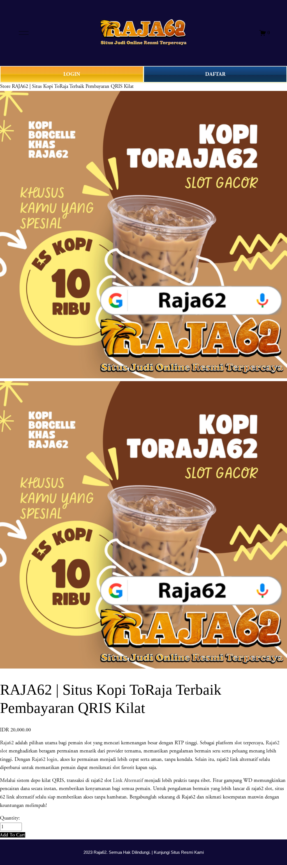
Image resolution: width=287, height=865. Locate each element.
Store (5, 86)
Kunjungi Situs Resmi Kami (179, 852)
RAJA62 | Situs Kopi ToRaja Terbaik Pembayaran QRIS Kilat (73, 86)
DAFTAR (215, 74)
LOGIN (71, 74)
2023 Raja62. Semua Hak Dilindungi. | (119, 852)
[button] (12, 834)
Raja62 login (44, 759)
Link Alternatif (128, 780)
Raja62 (7, 743)
